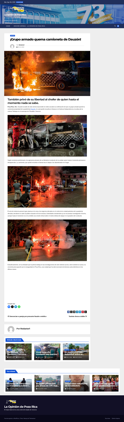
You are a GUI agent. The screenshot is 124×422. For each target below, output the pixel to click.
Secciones (107, 418)
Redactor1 (21, 45)
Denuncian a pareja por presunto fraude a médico (27, 316)
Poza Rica (73, 349)
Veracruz (10, 381)
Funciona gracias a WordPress (12, 418)
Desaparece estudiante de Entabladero (76, 384)
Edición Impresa (116, 418)
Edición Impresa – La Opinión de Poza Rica (29, 26)
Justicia (13, 35)
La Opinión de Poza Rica (15, 15)
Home (8, 26)
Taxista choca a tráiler (77, 316)
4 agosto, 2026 (13, 388)
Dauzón (33, 109)
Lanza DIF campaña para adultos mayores (104, 384)
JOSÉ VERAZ (78, 357)
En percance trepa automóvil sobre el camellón (73, 354)
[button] (115, 26)
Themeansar (32, 418)
